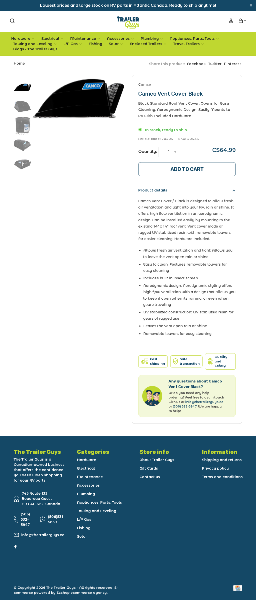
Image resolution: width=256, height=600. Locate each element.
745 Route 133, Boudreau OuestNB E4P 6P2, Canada (41, 498)
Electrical (50, 38)
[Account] (231, 21)
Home (19, 63)
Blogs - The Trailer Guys (35, 49)
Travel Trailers (186, 44)
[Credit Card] (237, 589)
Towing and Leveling (32, 44)
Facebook (196, 64)
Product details (152, 190)
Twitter (215, 64)
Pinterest (232, 64)
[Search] (13, 21)
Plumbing (150, 38)
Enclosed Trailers (146, 44)
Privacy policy (215, 468)
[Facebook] (15, 547)
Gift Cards (149, 468)
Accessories (118, 38)
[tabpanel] (78, 99)
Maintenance (83, 38)
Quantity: (147, 151)
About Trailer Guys (157, 460)
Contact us (150, 477)
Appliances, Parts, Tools (192, 38)
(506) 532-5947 (184, 406)
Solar (114, 44)
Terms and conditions (222, 477)
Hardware (20, 38)
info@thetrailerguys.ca (204, 402)
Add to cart (187, 169)
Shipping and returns (222, 460)
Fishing (95, 44)
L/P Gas (71, 44)
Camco (144, 84)
